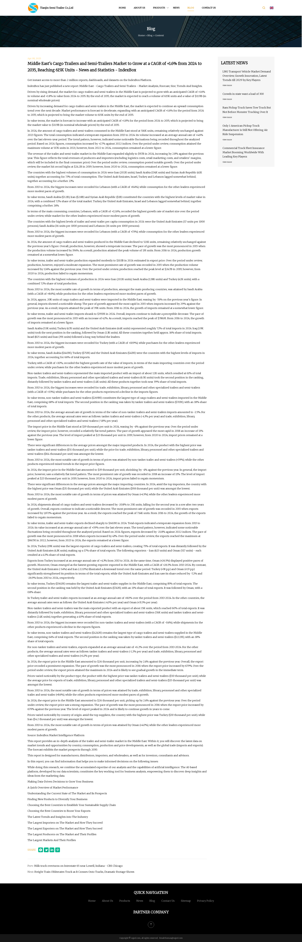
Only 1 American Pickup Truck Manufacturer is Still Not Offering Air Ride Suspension (245, 130)
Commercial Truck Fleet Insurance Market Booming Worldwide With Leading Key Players (244, 152)
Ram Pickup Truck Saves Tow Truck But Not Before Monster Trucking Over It (247, 109)
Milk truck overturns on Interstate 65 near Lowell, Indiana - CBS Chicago (78, 865)
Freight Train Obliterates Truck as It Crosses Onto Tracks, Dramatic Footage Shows (84, 871)
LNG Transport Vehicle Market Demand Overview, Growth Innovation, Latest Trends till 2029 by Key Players (247, 76)
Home (122, 7)
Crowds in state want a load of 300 (243, 93)
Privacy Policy (205, 900)
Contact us (209, 7)
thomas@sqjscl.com (174, 938)
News (176, 7)
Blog (190, 7)
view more (227, 85)
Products (159, 7)
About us (139, 7)
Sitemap (186, 900)
